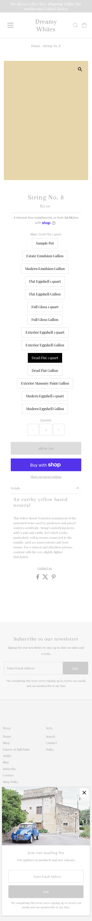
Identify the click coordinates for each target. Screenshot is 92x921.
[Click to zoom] (80, 69)
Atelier (7, 756)
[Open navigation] (14, 25)
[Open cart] (84, 25)
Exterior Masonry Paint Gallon (45, 383)
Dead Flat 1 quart (45, 357)
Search (50, 736)
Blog (6, 762)
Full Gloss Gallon (44, 319)
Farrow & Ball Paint (16, 749)
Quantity (46, 420)
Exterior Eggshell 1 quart (45, 332)
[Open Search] (75, 25)
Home (35, 46)
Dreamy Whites (46, 25)
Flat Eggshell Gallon (45, 294)
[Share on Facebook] (38, 578)
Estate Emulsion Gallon (44, 255)
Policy (50, 749)
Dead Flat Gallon (45, 370)
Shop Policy (11, 782)
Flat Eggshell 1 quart (45, 281)
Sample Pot (45, 243)
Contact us (44, 568)
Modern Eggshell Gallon (45, 408)
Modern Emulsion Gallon (45, 268)
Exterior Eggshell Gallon (45, 345)
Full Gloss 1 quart (45, 306)
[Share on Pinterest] (54, 578)
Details (15, 488)
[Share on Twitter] (45, 578)
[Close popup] (84, 792)
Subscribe (9, 769)
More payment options (45, 477)
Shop (6, 743)
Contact (8, 775)
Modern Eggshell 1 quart (45, 396)
